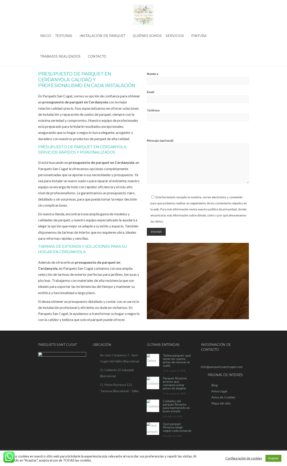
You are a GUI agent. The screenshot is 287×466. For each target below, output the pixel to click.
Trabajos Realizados (60, 56)
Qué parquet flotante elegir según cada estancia (177, 427)
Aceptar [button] (273, 458)
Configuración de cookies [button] (243, 458)
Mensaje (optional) (160, 140)
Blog (214, 385)
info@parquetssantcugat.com (222, 367)
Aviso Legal (219, 391)
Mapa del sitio (221, 403)
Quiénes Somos (147, 36)
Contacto (97, 56)
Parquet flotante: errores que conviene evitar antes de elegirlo (175, 383)
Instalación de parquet (102, 36)
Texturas (63, 36)
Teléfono (153, 110)
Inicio (45, 36)
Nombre (152, 74)
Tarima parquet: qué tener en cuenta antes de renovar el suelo (177, 360)
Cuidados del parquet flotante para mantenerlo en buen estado (176, 406)
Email (150, 92)
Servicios (175, 36)
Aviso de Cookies (223, 397)
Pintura (199, 36)
